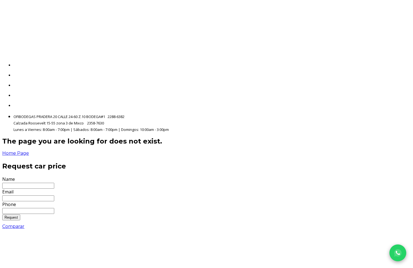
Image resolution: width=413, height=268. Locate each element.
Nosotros (401, 85)
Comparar (13, 226)
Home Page (15, 153)
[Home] (63, 27)
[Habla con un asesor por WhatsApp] (397, 252)
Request (11, 217)
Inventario (399, 75)
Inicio (405, 65)
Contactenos (396, 95)
